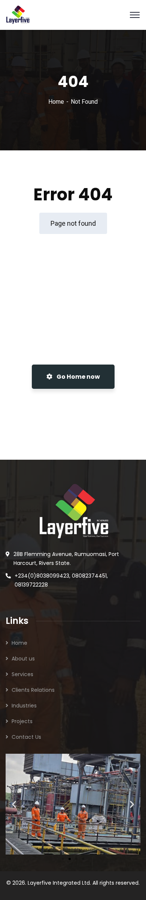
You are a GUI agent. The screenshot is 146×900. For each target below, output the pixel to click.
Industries (24, 705)
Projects (22, 721)
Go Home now (77, 376)
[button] (14, 804)
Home (56, 101)
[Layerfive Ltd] (18, 14)
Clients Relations (33, 690)
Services (22, 674)
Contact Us (26, 737)
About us (23, 658)
